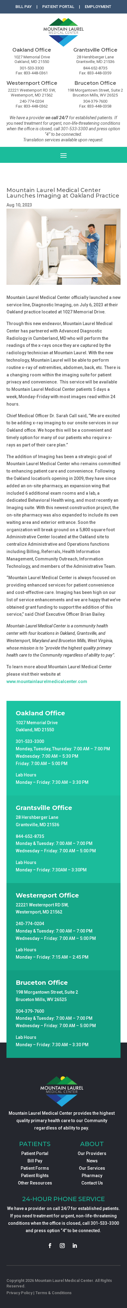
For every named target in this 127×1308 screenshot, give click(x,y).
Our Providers (92, 1153)
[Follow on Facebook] (50, 1246)
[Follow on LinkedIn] (75, 1246)
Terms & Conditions (53, 1292)
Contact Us (92, 1182)
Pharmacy (92, 1175)
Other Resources (35, 1182)
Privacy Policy (19, 1292)
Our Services (92, 1168)
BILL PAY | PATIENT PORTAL (44, 6)
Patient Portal (34, 1153)
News (92, 1160)
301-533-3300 (105, 1223)
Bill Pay (34, 1160)
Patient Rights (35, 1175)
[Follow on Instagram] (62, 1246)
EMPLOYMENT (98, 6)
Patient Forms (35, 1168)
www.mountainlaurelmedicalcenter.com (46, 681)
